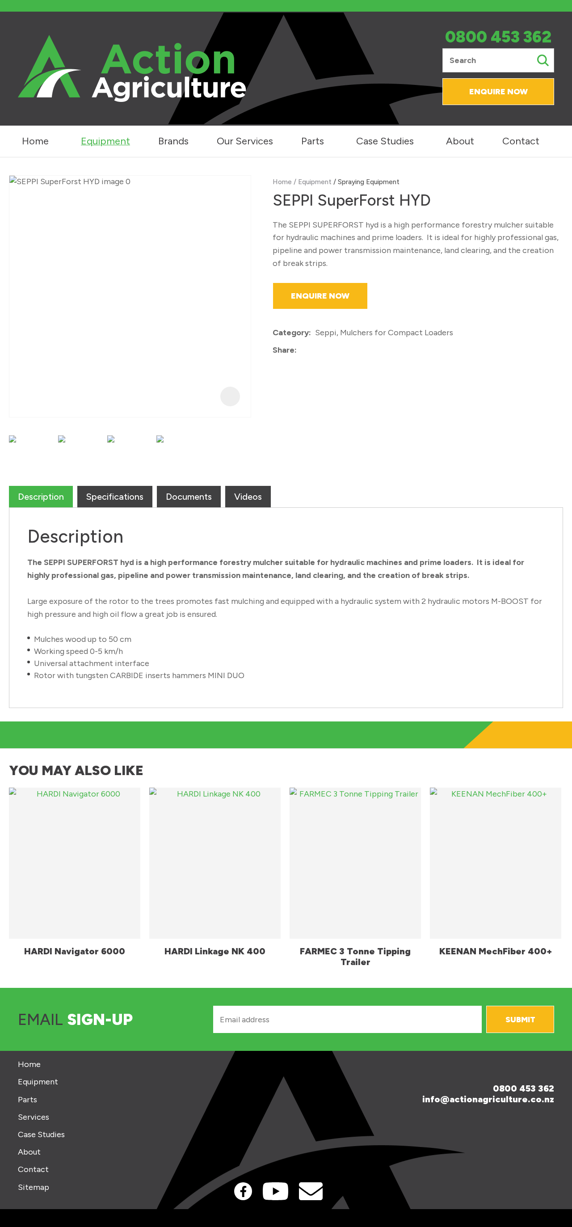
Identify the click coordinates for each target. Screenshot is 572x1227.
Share (283, 350)
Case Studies (385, 141)
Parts (312, 141)
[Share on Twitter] (314, 350)
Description (41, 496)
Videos (248, 496)
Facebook (243, 1191)
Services (33, 1117)
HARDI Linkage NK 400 (214, 951)
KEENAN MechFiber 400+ (495, 951)
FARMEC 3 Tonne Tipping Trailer (355, 956)
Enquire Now (498, 92)
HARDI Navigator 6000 (74, 951)
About (460, 141)
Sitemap (33, 1187)
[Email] (328, 350)
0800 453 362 (498, 37)
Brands (173, 141)
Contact (520, 141)
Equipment (105, 141)
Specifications (114, 496)
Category (291, 332)
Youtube (275, 1191)
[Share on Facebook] (302, 351)
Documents (189, 496)
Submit (520, 1020)
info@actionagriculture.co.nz (488, 1099)
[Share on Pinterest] (342, 350)
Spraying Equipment (369, 181)
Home (35, 141)
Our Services (245, 141)
